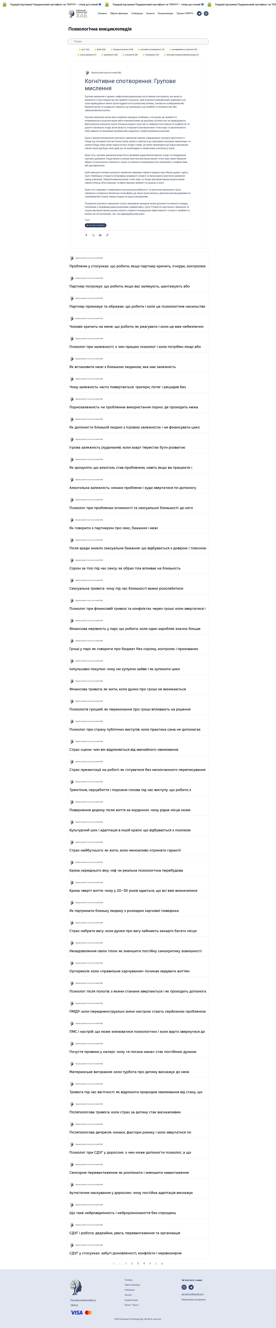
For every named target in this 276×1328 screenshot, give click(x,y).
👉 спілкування (152, 55)
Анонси (128, 1295)
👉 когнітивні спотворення (152, 49)
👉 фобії (101, 49)
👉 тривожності (110, 55)
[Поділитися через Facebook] (86, 235)
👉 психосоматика (87, 55)
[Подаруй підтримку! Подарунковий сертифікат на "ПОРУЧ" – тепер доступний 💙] (138, 4)
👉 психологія (131, 55)
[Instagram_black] (206, 13)
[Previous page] (119, 1263)
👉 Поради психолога (123, 49)
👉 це (85, 49)
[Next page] (156, 1263)
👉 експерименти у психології (184, 49)
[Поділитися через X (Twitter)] (93, 235)
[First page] (113, 1263)
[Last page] (162, 1263)
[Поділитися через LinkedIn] (100, 235)
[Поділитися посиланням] (107, 235)
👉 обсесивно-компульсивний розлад (182, 55)
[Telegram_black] (199, 13)
